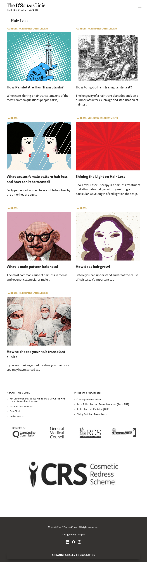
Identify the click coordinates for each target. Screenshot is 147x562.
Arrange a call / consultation (73, 555)
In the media (16, 416)
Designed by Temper (73, 534)
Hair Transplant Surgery (33, 28)
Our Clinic (15, 411)
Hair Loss (12, 28)
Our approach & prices (89, 399)
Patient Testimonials (21, 406)
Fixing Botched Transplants (91, 414)
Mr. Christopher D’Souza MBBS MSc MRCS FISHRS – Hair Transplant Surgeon (37, 400)
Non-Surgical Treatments (102, 118)
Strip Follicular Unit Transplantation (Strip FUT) (103, 404)
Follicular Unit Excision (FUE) (93, 409)
